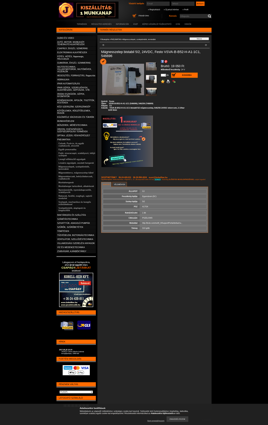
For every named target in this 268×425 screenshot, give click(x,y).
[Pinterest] (166, 61)
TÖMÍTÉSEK (63, 231)
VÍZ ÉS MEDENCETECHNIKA (71, 247)
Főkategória (104, 39)
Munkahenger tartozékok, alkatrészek (76, 186)
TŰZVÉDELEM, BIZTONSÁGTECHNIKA (75, 235)
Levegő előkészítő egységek (71, 159)
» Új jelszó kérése (171, 10)
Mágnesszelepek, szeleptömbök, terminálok (139, 39)
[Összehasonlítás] (174, 81)
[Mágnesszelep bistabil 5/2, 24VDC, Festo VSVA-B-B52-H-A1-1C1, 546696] (151, 70)
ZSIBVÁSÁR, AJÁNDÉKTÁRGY (71, 251)
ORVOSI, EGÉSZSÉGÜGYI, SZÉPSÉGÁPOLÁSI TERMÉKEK (72, 130)
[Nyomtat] (168, 81)
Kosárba (187, 75)
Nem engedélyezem (155, 421)
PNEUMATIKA (116, 39)
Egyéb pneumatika (67, 149)
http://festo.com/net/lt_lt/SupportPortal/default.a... (162, 223)
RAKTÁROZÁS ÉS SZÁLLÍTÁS (71, 215)
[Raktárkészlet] (103, 62)
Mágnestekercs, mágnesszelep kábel (76, 173)
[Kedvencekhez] (163, 81)
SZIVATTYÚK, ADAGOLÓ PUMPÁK (73, 223)
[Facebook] (162, 61)
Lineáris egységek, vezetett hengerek (76, 163)
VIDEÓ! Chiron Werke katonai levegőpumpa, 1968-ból (72, 352)
